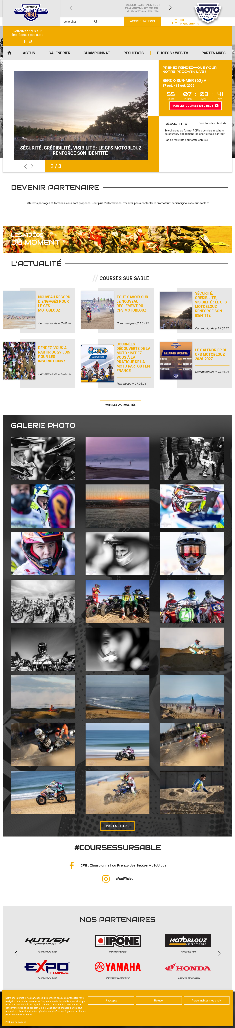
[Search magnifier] (95, 21)
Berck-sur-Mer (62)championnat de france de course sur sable (145, 8)
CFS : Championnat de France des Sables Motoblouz (123, 865)
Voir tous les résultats (213, 123)
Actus (29, 53)
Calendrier (59, 53)
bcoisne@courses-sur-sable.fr (190, 203)
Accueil (9, 53)
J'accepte (111, 1000)
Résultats (134, 53)
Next (170, 8)
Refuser (159, 1000)
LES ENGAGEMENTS (187, 21)
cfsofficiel (124, 879)
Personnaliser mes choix (206, 1000)
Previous (70, 8)
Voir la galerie (117, 826)
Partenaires (214, 53)
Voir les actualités (120, 404)
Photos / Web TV (172, 53)
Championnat (97, 53)
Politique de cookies (16, 1022)
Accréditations (142, 21)
